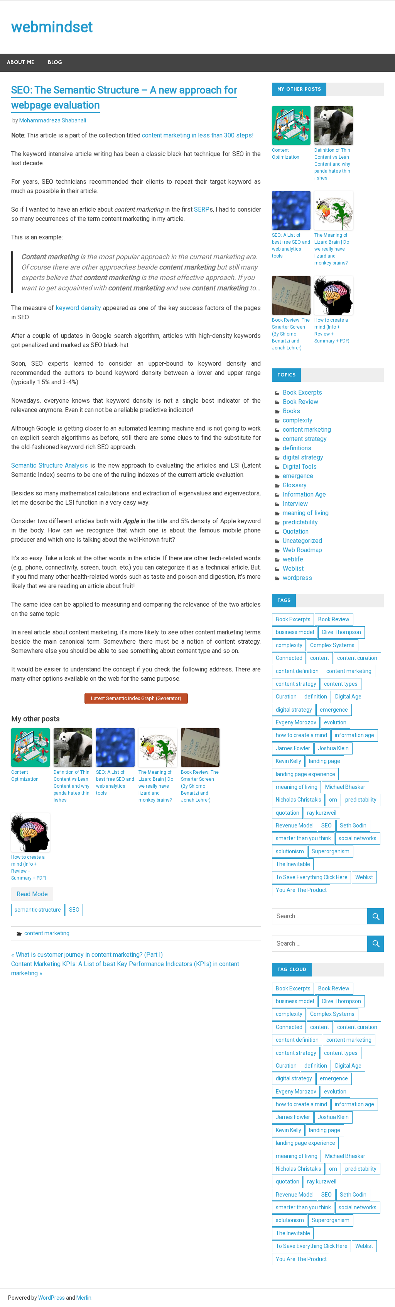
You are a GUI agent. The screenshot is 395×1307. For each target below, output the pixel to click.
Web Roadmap (302, 550)
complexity (297, 420)
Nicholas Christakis (298, 800)
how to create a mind (301, 735)
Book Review (300, 401)
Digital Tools (300, 466)
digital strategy (303, 457)
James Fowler (293, 748)
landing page (324, 761)
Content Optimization (25, 776)
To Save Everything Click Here (312, 877)
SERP (201, 209)
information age (354, 735)
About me (20, 62)
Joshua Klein (333, 748)
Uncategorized (302, 540)
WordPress (51, 1298)
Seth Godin (353, 825)
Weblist (293, 568)
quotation (287, 813)
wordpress (297, 577)
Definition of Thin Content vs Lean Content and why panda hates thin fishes (71, 786)
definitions (297, 448)
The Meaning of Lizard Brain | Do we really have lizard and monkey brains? (155, 786)
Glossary (295, 485)
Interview (295, 503)
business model (295, 632)
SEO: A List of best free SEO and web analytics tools (115, 783)
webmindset (52, 27)
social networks (357, 838)
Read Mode (32, 894)
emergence (298, 476)
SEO (74, 910)
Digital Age (348, 696)
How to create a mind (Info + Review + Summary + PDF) (28, 867)
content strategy (305, 438)
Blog (55, 62)
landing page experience (305, 774)
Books (291, 411)
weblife (293, 559)
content (319, 658)
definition (315, 696)
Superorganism (330, 851)
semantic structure (38, 910)
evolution (335, 722)
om (333, 800)
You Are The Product (301, 890)
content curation (357, 658)
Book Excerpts (302, 392)
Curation (286, 696)
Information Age (304, 494)
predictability (300, 522)
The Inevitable (293, 864)
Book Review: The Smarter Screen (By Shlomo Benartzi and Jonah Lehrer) (200, 786)
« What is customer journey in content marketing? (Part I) (87, 954)
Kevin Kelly (288, 761)
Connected (289, 658)
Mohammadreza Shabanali (52, 120)
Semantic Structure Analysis (49, 465)
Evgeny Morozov (296, 722)
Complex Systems (332, 645)
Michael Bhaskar (345, 787)
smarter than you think (303, 838)
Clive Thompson (341, 632)
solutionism (290, 851)
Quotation (296, 531)
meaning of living (306, 513)
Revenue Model (295, 825)
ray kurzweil (321, 813)
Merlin (83, 1298)
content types (341, 684)
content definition (297, 671)
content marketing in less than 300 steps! (198, 135)
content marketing (46, 933)
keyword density (78, 308)
